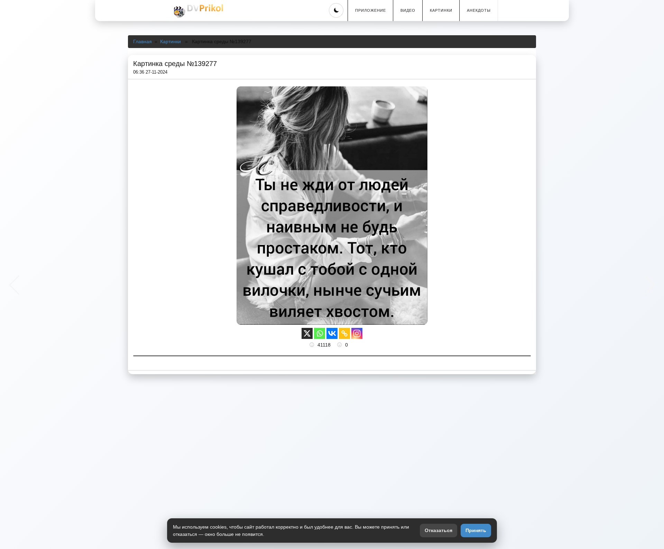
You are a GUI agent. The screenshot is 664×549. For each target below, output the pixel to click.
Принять (475, 530)
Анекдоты (479, 10)
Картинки (441, 10)
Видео (407, 10)
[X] (307, 333)
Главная (142, 41)
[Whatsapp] (319, 333)
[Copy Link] (344, 333)
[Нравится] (313, 345)
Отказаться (438, 530)
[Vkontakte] (332, 333)
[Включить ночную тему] (336, 10)
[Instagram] (356, 333)
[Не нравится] (340, 345)
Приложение (370, 10)
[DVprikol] (197, 11)
